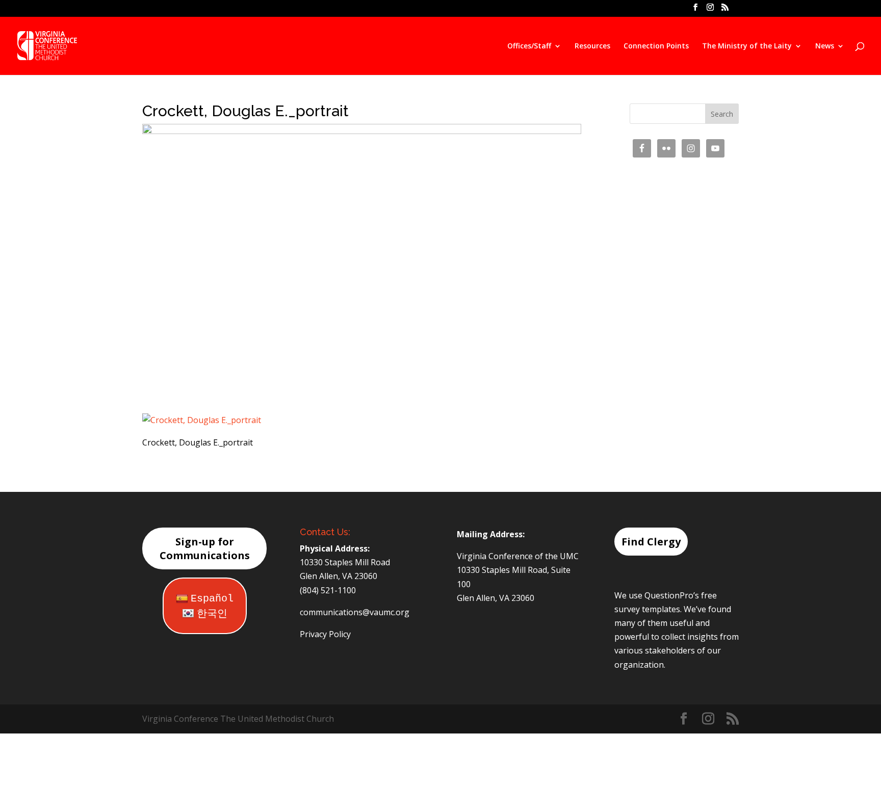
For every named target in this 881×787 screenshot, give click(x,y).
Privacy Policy (325, 634)
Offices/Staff (529, 46)
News (824, 46)
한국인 (212, 614)
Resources (592, 46)
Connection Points (656, 46)
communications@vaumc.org (354, 612)
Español (212, 599)
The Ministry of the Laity (747, 46)
